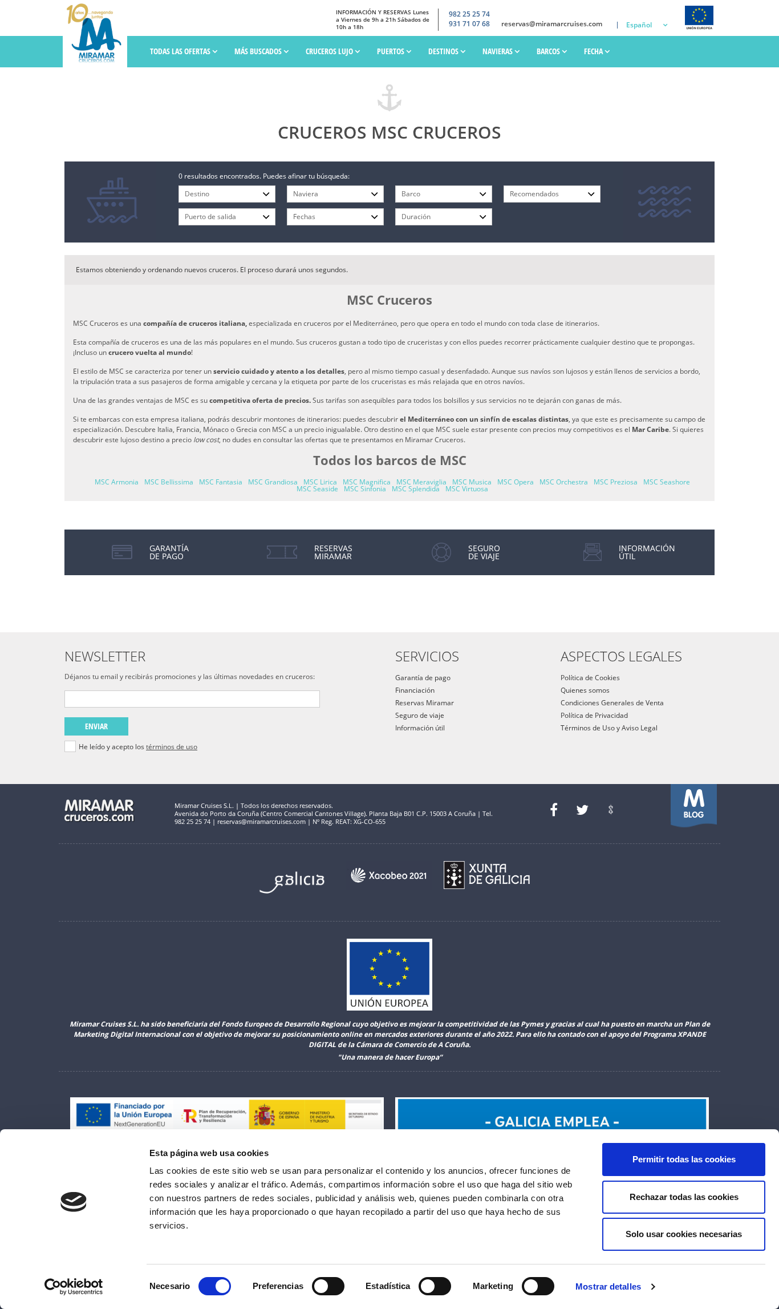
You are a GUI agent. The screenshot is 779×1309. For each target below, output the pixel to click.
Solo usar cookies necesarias (684, 1234)
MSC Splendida (416, 489)
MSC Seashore (666, 482)
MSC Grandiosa (273, 482)
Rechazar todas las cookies (684, 1197)
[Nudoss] (610, 809)
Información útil (420, 728)
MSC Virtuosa (466, 489)
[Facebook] (553, 809)
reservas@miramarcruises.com (551, 24)
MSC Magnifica (367, 482)
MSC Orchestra (563, 482)
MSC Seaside (317, 489)
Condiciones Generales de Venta (612, 703)
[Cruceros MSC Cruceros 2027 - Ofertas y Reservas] (98, 33)
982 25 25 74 (469, 14)
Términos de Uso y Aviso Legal (609, 728)
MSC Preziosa (616, 482)
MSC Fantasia (220, 482)
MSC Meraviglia (421, 482)
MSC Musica (472, 482)
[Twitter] (582, 809)
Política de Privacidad (594, 715)
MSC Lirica (320, 482)
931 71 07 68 (469, 24)
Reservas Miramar (424, 703)
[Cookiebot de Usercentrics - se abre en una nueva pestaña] (74, 1286)
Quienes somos (585, 690)
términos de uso (171, 747)
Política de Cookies (590, 677)
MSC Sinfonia (365, 489)
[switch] (328, 1286)
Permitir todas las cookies (684, 1159)
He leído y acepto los (138, 747)
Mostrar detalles (608, 1286)
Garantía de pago (423, 677)
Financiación (415, 690)
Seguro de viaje (419, 715)
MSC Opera (515, 482)
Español (639, 25)
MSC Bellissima (168, 482)
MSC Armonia (117, 482)
